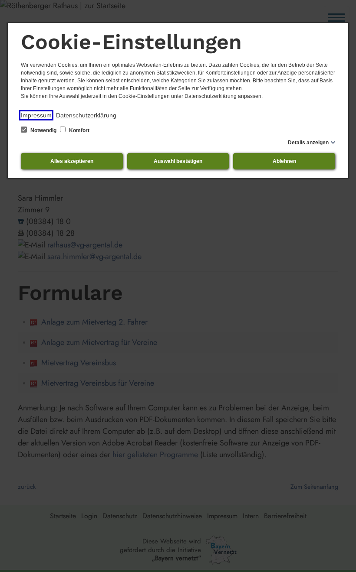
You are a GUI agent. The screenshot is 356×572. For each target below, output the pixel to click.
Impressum (36, 115)
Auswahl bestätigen (178, 161)
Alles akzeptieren (71, 161)
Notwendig (43, 130)
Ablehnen (284, 161)
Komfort (78, 130)
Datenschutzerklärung (86, 115)
